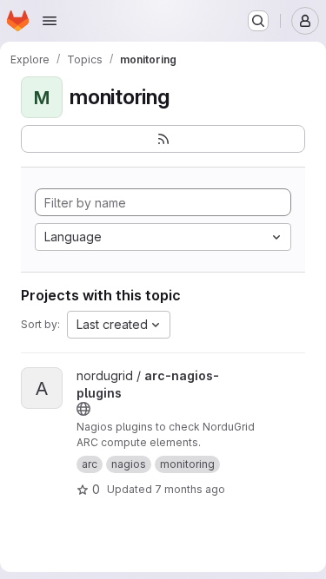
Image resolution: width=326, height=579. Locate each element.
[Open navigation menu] (49, 21)
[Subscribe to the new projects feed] (163, 139)
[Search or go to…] (258, 20)
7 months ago (190, 489)
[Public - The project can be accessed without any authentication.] (83, 409)
